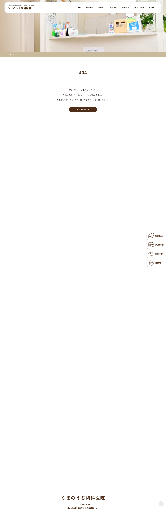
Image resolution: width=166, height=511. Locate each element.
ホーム (14, 54)
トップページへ (83, 109)
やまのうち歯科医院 (19, 8)
